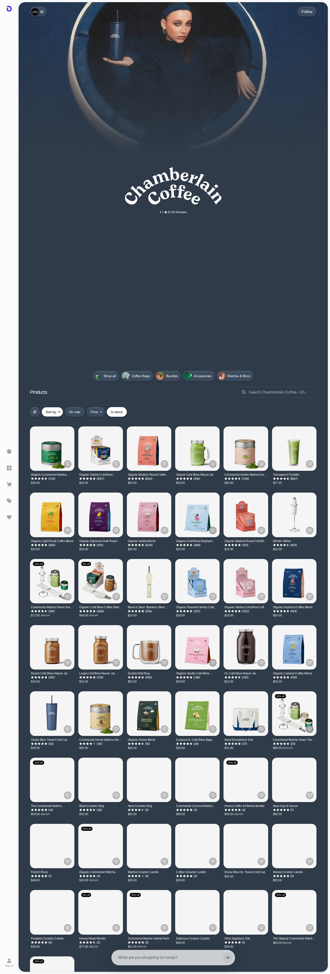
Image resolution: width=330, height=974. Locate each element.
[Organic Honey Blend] (149, 713)
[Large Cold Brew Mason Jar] (100, 647)
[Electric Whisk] (294, 515)
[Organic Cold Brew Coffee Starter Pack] (100, 581)
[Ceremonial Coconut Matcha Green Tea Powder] (197, 780)
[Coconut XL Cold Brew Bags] (197, 713)
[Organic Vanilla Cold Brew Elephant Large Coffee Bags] (197, 647)
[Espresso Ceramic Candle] (197, 912)
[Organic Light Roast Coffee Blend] (52, 515)
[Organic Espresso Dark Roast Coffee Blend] (100, 515)
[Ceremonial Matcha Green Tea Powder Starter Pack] (52, 581)
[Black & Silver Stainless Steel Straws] (149, 581)
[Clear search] (227, 957)
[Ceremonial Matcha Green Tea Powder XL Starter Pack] (294, 713)
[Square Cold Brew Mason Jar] (197, 448)
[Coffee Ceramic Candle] (197, 846)
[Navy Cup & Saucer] (294, 780)
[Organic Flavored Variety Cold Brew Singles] (197, 581)
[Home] (9, 451)
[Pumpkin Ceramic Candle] (52, 912)
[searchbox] (173, 957)
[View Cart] (9, 484)
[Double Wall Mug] (149, 647)
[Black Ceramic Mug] (100, 780)
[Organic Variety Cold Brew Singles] (100, 448)
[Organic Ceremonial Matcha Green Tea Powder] (52, 448)
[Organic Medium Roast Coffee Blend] (149, 448)
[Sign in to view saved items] (9, 517)
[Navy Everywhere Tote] (245, 713)
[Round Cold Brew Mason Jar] (52, 647)
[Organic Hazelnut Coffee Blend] (294, 581)
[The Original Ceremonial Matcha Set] (294, 912)
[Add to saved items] (68, 464)
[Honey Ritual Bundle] (100, 912)
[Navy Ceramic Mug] (149, 780)
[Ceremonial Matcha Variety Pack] (149, 912)
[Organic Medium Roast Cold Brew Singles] (245, 515)
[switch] (75, 412)
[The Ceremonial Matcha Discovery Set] (52, 780)
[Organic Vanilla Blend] (149, 515)
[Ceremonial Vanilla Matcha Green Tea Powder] (245, 448)
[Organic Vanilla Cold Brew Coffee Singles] (245, 581)
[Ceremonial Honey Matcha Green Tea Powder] (100, 713)
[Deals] (9, 501)
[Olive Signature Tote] (245, 912)
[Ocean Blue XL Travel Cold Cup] (245, 846)
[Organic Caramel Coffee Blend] (294, 647)
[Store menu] (38, 11)
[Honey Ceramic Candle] (294, 846)
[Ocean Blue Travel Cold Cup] (52, 713)
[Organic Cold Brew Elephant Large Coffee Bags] (197, 515)
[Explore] (9, 468)
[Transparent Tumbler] (294, 448)
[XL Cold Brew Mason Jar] (245, 647)
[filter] (35, 412)
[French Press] (52, 846)
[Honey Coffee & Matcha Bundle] (245, 780)
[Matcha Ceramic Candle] (149, 846)
